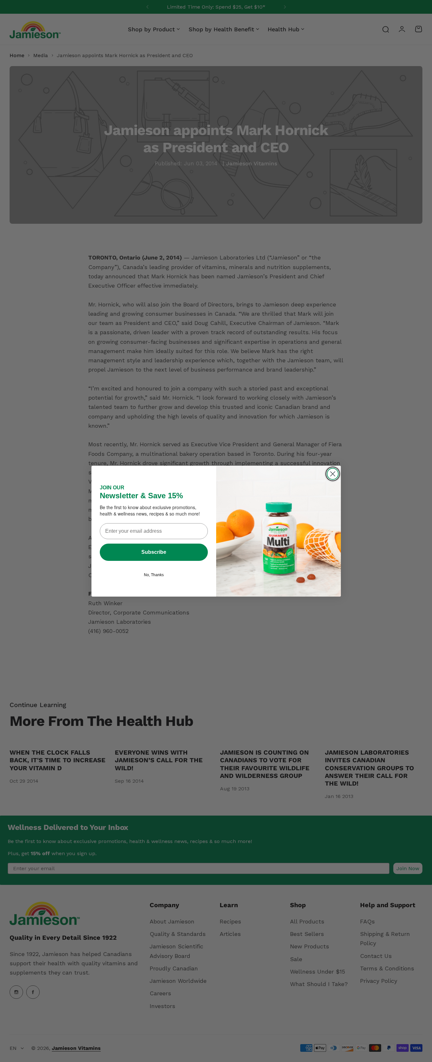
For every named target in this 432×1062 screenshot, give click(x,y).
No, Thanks (154, 575)
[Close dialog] (332, 473)
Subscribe (153, 552)
